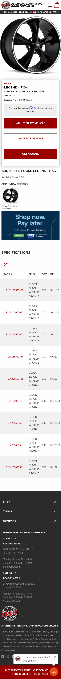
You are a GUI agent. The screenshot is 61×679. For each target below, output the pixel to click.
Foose (7, 83)
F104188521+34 (14, 356)
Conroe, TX (9, 572)
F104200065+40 (14, 312)
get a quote (30, 153)
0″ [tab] (6, 264)
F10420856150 (14, 423)
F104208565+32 (14, 290)
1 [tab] (30, 77)
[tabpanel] (30, 45)
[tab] (30, 501)
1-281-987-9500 (11, 543)
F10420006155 (14, 445)
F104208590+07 (14, 334)
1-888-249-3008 (10, 12)
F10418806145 (14, 401)
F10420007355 (14, 467)
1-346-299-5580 (11, 578)
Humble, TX (9, 538)
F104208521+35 (14, 379)
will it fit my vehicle (30, 123)
